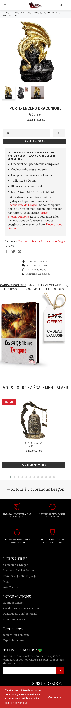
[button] (10, 477)
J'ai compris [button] (54, 697)
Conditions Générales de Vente (22, 608)
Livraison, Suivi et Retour (18, 570)
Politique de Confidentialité (20, 613)
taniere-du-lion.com (16, 634)
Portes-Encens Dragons (28, 214)
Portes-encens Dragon (53, 241)
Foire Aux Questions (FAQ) (19, 576)
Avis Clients (10, 587)
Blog (6, 581)
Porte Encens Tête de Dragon (32, 203)
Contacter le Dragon (15, 564)
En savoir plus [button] (19, 702)
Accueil (8, 13)
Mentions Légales (14, 619)
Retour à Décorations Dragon (37, 489)
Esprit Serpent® (13, 640)
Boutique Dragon (13, 602)
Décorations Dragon (28, 13)
